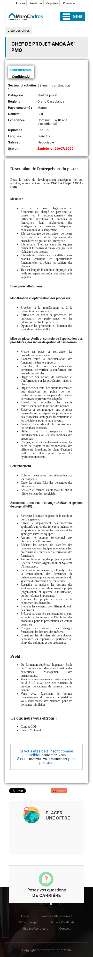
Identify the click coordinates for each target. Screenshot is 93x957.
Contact (64, 928)
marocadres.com (50, 950)
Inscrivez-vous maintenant (47, 759)
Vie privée (52, 3)
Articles (20, 3)
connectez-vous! (54, 755)
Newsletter (35, 3)
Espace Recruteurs (35, 928)
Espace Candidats (62, 922)
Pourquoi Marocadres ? (57, 916)
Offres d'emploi (29, 922)
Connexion (69, 3)
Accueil (25, 916)
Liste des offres (19, 30)
